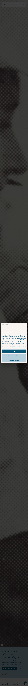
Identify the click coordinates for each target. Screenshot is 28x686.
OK (14, 351)
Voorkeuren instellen (13, 355)
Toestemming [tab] (5, 328)
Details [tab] (14, 328)
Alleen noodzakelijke (14, 360)
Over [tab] (23, 328)
